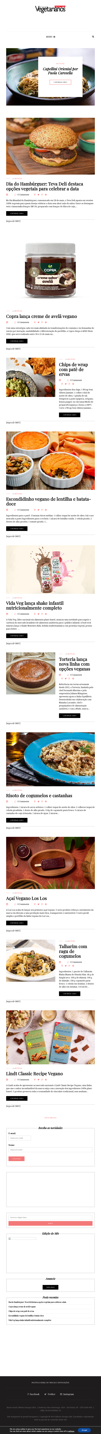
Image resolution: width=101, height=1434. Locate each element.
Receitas (60, 64)
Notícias (18, 179)
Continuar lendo (60, 86)
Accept (84, 1430)
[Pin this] (46, 194)
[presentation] (9, 77)
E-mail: (12, 1133)
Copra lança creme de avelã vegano (41, 316)
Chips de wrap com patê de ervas (73, 369)
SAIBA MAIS (50, 1287)
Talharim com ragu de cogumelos (73, 951)
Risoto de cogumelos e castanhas (39, 795)
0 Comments (23, 194)
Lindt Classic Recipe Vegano (34, 1073)
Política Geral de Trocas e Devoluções (50, 1383)
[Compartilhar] (35, 194)
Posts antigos (50, 1118)
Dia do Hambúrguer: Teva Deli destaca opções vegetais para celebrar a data (44, 186)
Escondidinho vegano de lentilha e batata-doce (48, 501)
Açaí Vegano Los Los (26, 898)
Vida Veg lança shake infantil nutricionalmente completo (35, 605)
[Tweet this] (38, 194)
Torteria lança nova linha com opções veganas (74, 664)
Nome (11, 1145)
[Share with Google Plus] (42, 194)
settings (71, 1431)
